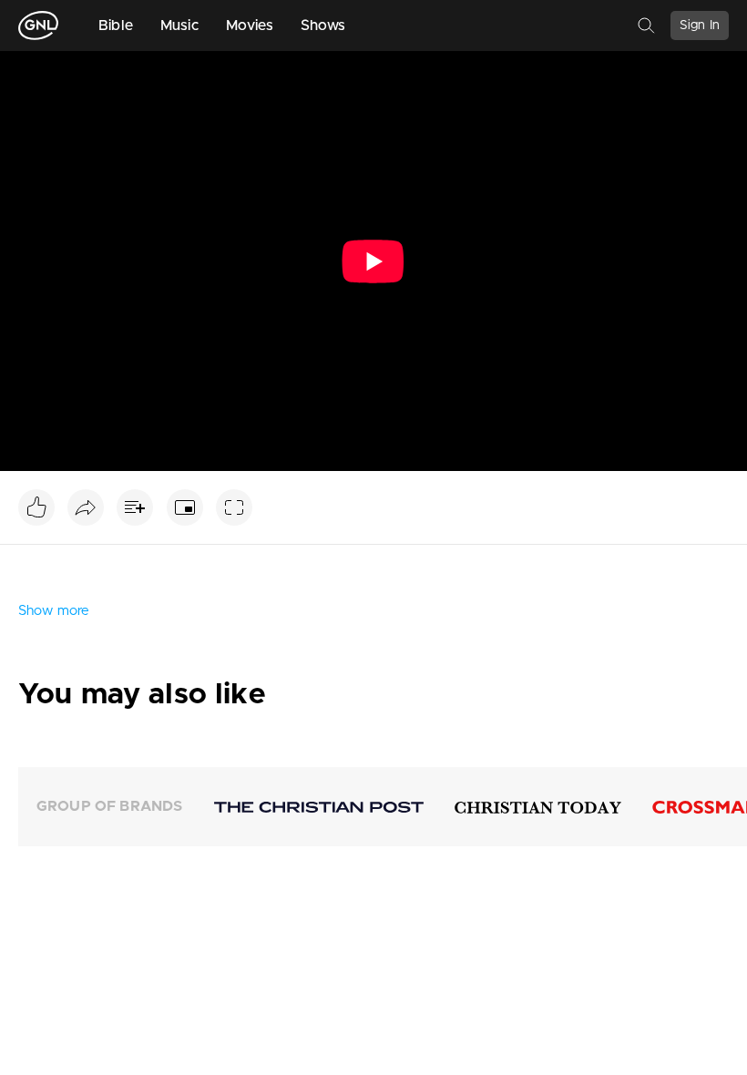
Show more (53, 611)
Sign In (700, 25)
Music (179, 25)
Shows (323, 25)
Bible (115, 25)
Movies (249, 25)
